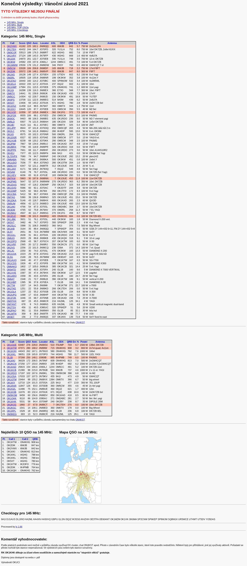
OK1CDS (11, 263)
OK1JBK (11, 219)
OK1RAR (11, 386)
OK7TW (11, 285)
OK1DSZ (11, 106)
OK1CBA (11, 194)
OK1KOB (11, 392)
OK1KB (11, 229)
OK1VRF (11, 244)
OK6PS (11, 100)
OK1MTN (11, 314)
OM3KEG (12, 414)
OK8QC (11, 118)
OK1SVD (11, 188)
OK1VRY (11, 55)
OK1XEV (11, 175)
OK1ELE (11, 216)
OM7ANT (11, 304)
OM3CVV (12, 166)
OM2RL (11, 78)
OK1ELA (11, 84)
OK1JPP (11, 128)
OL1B (10, 357)
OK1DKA (11, 200)
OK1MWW (12, 65)
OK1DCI (11, 109)
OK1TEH (11, 49)
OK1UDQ (12, 162)
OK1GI (10, 90)
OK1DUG (12, 185)
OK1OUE (11, 345)
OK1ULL (11, 235)
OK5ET (10, 317)
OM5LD (11, 122)
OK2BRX (11, 147)
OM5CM (11, 68)
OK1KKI (11, 360)
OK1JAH (11, 169)
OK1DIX (11, 59)
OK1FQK (11, 298)
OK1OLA (11, 292)
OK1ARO (11, 276)
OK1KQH (11, 351)
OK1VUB (11, 140)
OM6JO (11, 238)
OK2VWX (12, 46)
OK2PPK (11, 150)
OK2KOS (11, 405)
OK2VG (11, 247)
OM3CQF (12, 52)
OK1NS (11, 74)
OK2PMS (11, 181)
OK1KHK (11, 401)
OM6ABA (11, 159)
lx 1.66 (19, 527)
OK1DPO (11, 241)
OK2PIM (11, 144)
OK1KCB (11, 370)
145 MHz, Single (15, 22)
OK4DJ (10, 153)
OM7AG (11, 197)
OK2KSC (11, 408)
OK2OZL (11, 389)
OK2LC (10, 131)
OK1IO (10, 134)
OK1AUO (11, 260)
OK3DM (11, 210)
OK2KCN (11, 364)
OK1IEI (10, 125)
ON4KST (80, 322)
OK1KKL (11, 354)
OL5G (10, 257)
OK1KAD (11, 367)
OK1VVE (11, 273)
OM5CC (11, 96)
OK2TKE (11, 288)
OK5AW (11, 172)
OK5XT (10, 103)
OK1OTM (11, 379)
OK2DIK (11, 71)
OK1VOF (11, 112)
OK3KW (11, 62)
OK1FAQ (11, 81)
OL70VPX (12, 156)
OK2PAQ (11, 310)
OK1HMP (12, 87)
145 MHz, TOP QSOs (18, 27)
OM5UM (11, 203)
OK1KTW (12, 348)
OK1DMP (12, 191)
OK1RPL (11, 411)
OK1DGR (12, 137)
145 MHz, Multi (14, 25)
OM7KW (11, 178)
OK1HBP (11, 282)
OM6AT (11, 279)
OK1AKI (11, 207)
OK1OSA (11, 376)
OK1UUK (11, 254)
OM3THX (11, 301)
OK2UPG (11, 295)
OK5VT (10, 222)
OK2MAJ (11, 213)
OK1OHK (11, 398)
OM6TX (11, 93)
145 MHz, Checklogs (17, 30)
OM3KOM (12, 395)
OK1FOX (11, 115)
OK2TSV (11, 307)
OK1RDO (12, 373)
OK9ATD (11, 269)
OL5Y (10, 232)
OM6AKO (12, 266)
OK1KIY (11, 382)
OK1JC (10, 251)
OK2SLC (11, 225)
